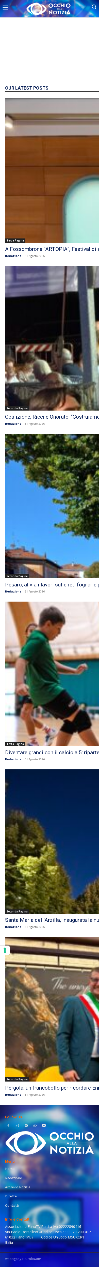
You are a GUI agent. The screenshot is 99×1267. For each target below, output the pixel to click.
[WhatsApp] (35, 1126)
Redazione (13, 256)
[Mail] (26, 1126)
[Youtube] (44, 1126)
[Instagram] (17, 1126)
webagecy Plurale (23, 1259)
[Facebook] (8, 1126)
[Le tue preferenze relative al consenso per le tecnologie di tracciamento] (5, 950)
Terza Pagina (15, 240)
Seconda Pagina (17, 408)
